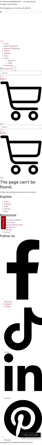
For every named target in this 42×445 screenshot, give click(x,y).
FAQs (10, 63)
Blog (6, 56)
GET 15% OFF (3, 222)
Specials (7, 53)
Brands (6, 51)
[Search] (1, 77)
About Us (11, 61)
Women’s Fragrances (12, 48)
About (6, 58)
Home (6, 44)
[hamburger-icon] (1, 41)
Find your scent (31, 435)
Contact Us (8, 65)
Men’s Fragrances (10, 46)
